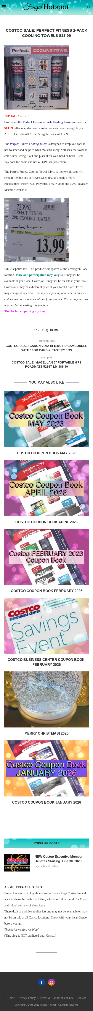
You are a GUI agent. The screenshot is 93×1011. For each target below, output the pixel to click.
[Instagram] (51, 982)
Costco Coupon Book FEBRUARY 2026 (46, 591)
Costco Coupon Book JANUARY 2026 (46, 802)
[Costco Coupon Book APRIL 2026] (46, 488)
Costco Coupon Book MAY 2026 (46, 453)
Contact (81, 998)
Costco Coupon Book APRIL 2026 (46, 522)
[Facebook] (41, 982)
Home (11, 998)
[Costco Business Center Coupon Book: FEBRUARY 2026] (46, 626)
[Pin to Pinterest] (51, 330)
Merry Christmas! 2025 (46, 733)
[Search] (89, 7)
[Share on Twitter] (46, 330)
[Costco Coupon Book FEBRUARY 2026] (46, 557)
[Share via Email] (56, 330)
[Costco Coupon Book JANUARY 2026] (46, 768)
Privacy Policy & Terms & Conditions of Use (46, 998)
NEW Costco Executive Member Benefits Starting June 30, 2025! (59, 859)
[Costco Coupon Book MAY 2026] (46, 419)
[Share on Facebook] (43, 330)
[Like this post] (37, 330)
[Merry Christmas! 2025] (46, 699)
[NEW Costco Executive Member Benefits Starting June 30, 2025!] (17, 862)
